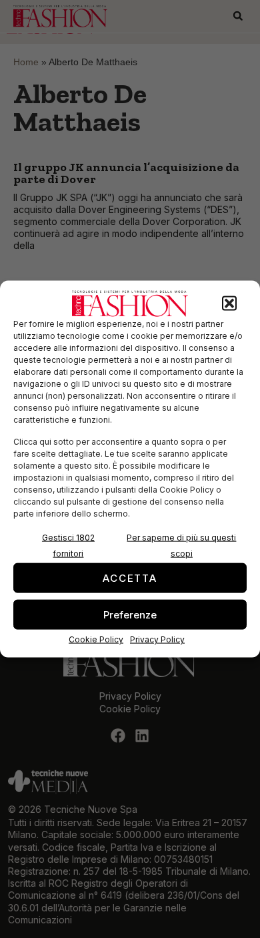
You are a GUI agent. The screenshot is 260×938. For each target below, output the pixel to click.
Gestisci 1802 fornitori (68, 546)
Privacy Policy (157, 639)
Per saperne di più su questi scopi (181, 546)
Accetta (130, 577)
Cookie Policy (96, 639)
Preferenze (130, 614)
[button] (229, 303)
